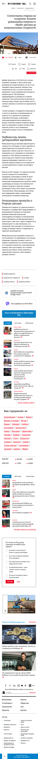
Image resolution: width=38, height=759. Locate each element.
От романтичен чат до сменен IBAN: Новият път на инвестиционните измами (18, 674)
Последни (8, 323)
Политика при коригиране (25, 730)
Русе (15, 438)
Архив (18, 581)
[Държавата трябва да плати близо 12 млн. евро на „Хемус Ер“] (7, 385)
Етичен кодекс (8, 734)
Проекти (5, 710)
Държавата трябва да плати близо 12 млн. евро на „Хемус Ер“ (23, 386)
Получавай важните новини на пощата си (19, 689)
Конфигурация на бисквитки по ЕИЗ (9, 744)
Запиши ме (32, 692)
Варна (28, 417)
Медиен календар (9, 747)
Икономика (6, 700)
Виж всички (32, 622)
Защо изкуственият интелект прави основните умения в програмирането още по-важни (23, 494)
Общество (25, 703)
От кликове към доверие (21, 513)
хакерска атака (24, 282)
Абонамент (7, 727)
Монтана (15, 431)
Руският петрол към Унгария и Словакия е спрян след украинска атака (21, 610)
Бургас (21, 417)
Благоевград (9, 417)
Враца (7, 424)
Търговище (23, 445)
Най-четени (18, 323)
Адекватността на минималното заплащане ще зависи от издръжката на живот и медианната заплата (24, 333)
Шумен (17, 449)
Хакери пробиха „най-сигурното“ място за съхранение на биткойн (18, 647)
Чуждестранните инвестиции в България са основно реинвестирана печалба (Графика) (23, 396)
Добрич (24, 424)
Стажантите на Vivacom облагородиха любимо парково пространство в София (23, 524)
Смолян (16, 442)
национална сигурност (11, 278)
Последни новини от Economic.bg (25, 529)
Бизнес (24, 700)
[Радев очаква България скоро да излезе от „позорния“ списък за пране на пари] (7, 362)
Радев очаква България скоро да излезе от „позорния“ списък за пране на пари (24, 363)
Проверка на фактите (10, 724)
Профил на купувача (10, 740)
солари (26, 278)
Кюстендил (20, 428)
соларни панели (9, 282)
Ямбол (25, 449)
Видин (24, 420)
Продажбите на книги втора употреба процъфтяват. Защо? (23, 483)
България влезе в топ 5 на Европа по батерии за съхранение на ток (23, 344)
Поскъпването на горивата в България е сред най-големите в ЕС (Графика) (24, 354)
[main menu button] (34, 3)
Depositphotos (26, 757)
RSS (33, 685)
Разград (7, 438)
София (25, 442)
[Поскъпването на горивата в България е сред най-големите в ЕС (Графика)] (7, 353)
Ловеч (6, 431)
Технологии (20, 8)
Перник (7, 435)
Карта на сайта (25, 727)
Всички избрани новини (26, 402)
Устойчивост (7, 703)
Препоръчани (29, 323)
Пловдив (26, 435)
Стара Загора (10, 445)
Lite (22, 707)
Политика (16, 606)
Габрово (15, 424)
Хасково (7, 449)
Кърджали (8, 428)
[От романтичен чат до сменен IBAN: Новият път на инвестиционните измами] (19, 661)
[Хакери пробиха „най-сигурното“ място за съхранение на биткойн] (19, 634)
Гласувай (10, 581)
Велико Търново (11, 420)
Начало (13, 8)
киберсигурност (9, 274)
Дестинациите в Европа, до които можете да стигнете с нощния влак (23, 505)
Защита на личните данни (26, 721)
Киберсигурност (29, 8)
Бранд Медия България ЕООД (27, 734)
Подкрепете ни (25, 740)
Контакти (6, 730)
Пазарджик (27, 431)
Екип (22, 724)
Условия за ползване (27, 738)
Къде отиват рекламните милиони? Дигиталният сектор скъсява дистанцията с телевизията (23, 375)
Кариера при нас (8, 738)
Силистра (24, 438)
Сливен (7, 442)
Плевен (16, 435)
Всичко (24, 710)
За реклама (7, 720)
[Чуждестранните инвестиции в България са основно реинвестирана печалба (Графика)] (7, 395)
